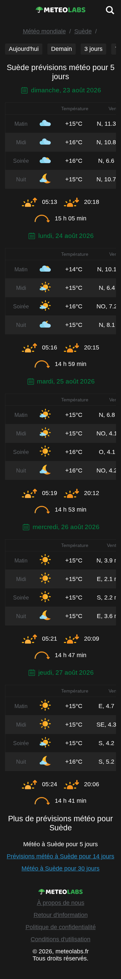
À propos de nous (60, 902)
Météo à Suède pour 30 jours (60, 868)
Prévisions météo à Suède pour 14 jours (60, 856)
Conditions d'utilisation (60, 939)
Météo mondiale (44, 31)
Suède (83, 31)
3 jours (93, 48)
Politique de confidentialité (61, 927)
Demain (61, 48)
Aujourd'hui (24, 48)
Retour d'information (61, 915)
